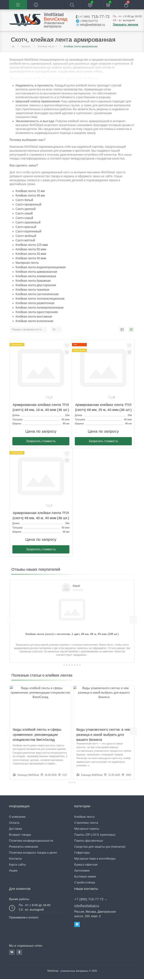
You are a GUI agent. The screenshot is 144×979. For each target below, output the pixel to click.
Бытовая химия (85, 876)
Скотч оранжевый (28, 222)
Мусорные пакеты (86, 828)
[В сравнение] (66, 352)
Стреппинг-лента (86, 822)
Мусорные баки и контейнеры (95, 858)
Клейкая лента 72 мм (30, 191)
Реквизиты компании (23, 846)
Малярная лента (27, 262)
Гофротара (82, 852)
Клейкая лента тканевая (32, 289)
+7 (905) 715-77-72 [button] (89, 899)
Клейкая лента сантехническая (37, 294)
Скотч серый (24, 217)
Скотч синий (24, 213)
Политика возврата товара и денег (33, 852)
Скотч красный (26, 226)
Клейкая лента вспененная (34, 321)
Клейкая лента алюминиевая (36, 276)
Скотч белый (24, 200)
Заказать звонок (125, 24)
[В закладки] (66, 345)
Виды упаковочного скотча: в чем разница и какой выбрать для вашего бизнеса (103, 735)
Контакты (15, 858)
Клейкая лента (46, 46)
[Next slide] (133, 619)
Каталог (26, 46)
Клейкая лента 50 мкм (31, 249)
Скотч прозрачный (28, 204)
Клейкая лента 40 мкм (31, 258)
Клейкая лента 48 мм (30, 195)
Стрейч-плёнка (84, 882)
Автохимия (82, 870)
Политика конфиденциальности (31, 840)
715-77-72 (95, 16)
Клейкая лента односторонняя (37, 312)
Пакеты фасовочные (88, 840)
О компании (17, 816)
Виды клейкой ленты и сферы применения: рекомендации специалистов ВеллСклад (37, 735)
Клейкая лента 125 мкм (32, 244)
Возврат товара (20, 834)
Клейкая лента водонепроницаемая (41, 267)
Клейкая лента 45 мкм (31, 253)
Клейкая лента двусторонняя (36, 285)
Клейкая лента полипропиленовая (40, 307)
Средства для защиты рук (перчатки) (99, 846)
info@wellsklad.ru (86, 905)
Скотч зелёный (26, 235)
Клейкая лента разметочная (35, 303)
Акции (13, 870)
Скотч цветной (26, 209)
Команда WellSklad (28, 775)
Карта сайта (17, 864)
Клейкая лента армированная (36, 271)
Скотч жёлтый (25, 240)
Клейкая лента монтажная (34, 316)
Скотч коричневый (28, 231)
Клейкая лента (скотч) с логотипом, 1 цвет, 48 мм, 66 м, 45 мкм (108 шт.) (72, 633)
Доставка (15, 828)
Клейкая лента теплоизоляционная (40, 298)
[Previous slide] (10, 619)
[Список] (122, 329)
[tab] (64, 665)
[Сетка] (131, 329)
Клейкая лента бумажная (33, 280)
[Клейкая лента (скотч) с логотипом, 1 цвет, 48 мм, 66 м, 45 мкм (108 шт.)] (72, 608)
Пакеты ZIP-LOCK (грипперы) (94, 834)
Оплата (14, 822)
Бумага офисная (86, 864)
